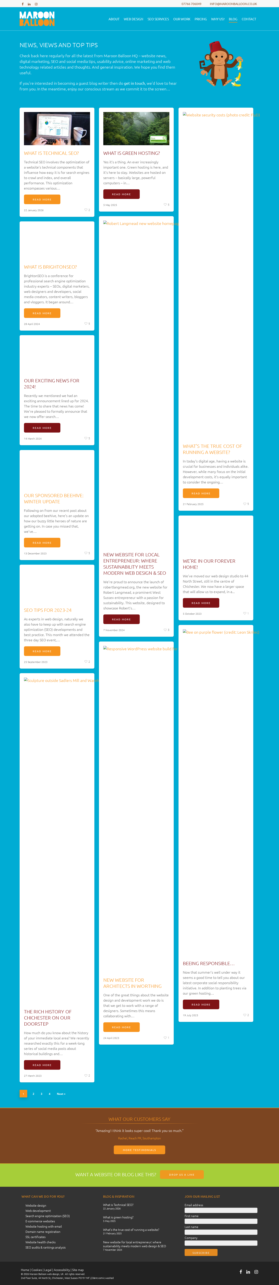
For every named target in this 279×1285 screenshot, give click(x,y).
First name (192, 1216)
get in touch (134, 83)
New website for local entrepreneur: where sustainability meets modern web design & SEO (134, 1244)
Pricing (201, 19)
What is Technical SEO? (51, 153)
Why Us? (218, 19)
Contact (249, 19)
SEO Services (158, 19)
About (114, 19)
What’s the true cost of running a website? (131, 1229)
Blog (233, 19)
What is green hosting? (131, 153)
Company (191, 1237)
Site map (78, 1270)
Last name (191, 1227)
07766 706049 (191, 4)
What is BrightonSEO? (50, 266)
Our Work (181, 19)
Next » (61, 1094)
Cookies (36, 1270)
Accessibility (62, 1270)
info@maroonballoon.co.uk (233, 4)
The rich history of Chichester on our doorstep (47, 1017)
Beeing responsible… (209, 963)
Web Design (133, 19)
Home (25, 1270)
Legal (48, 1270)
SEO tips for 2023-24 (47, 610)
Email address (194, 1205)
